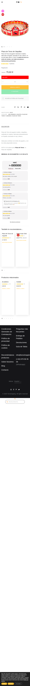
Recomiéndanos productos (6, 353)
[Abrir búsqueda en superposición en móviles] (21, 2)
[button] (2, 46)
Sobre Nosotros (6, 359)
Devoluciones (20, 341)
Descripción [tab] (4, 125)
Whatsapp (15, 89)
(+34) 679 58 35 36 (22, 357)
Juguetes (18, 112)
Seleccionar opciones (6, 240)
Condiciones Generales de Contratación (6, 330)
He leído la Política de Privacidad (13, 97)
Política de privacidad (5, 338)
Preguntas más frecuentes (21, 329)
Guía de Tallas (21, 345)
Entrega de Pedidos (19, 335)
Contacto (4, 367)
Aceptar (4, 683)
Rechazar (11, 683)
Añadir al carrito (15, 85)
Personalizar (18, 683)
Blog (2, 363)
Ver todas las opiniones (15, 220)
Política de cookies (7, 344)
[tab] (10, 167)
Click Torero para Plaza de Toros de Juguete (7, 232)
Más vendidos (11, 112)
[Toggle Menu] (2, 2)
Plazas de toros (11, 114)
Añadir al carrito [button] (5, 287)
